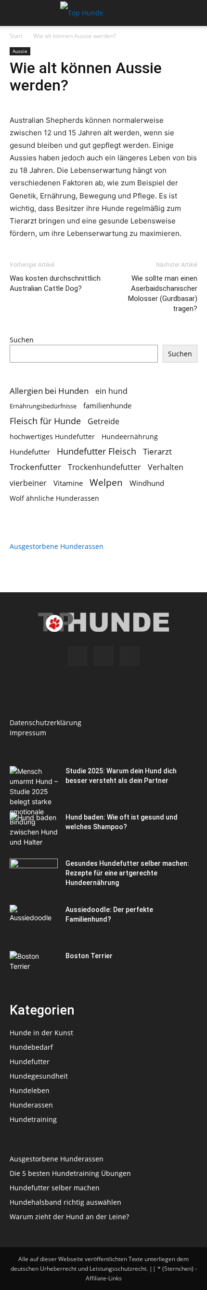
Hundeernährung (130, 436)
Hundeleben (30, 1090)
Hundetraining (33, 1119)
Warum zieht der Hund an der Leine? (69, 1216)
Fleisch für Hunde (45, 421)
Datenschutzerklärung (45, 722)
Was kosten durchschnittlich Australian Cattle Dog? (55, 283)
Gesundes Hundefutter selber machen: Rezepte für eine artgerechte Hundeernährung (127, 873)
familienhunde (107, 405)
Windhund (146, 483)
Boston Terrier (89, 956)
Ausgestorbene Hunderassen (57, 546)
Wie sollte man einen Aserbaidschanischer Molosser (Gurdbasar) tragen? (162, 293)
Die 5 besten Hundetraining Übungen (70, 1173)
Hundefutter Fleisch (96, 451)
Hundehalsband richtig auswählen (65, 1202)
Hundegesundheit (39, 1076)
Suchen (22, 339)
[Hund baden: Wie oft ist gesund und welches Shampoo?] (34, 829)
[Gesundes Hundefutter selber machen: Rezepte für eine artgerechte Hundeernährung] (34, 875)
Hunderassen (31, 1104)
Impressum (28, 732)
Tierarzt (157, 451)
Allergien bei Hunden (49, 391)
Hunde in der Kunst (41, 1032)
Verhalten (165, 467)
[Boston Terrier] (34, 968)
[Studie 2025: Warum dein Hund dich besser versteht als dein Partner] (34, 806)
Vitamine (68, 483)
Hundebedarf (31, 1047)
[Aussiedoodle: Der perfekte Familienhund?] (34, 921)
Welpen (106, 482)
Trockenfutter (35, 467)
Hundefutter (30, 451)
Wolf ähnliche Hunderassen (54, 498)
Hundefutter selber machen (55, 1187)
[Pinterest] (129, 656)
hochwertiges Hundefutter (52, 436)
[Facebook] (77, 656)
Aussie (20, 51)
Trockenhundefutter (104, 467)
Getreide (103, 422)
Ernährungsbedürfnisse (43, 406)
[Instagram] (103, 655)
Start (16, 36)
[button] (16, 13)
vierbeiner (28, 483)
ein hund (111, 391)
